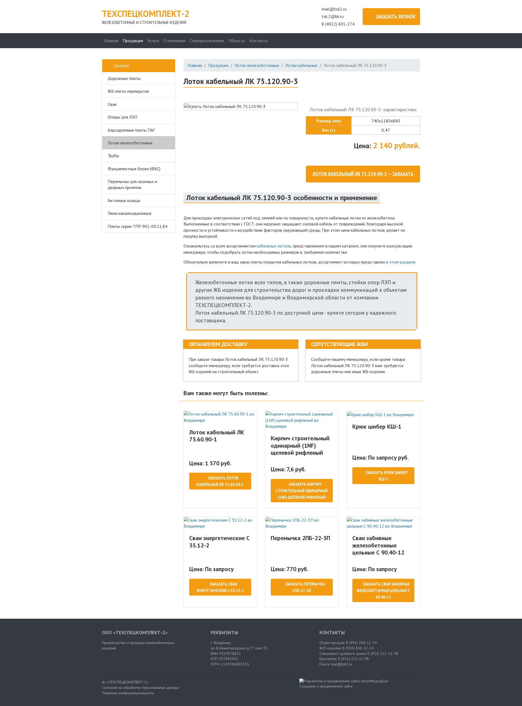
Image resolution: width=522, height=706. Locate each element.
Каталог (121, 65)
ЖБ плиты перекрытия (128, 91)
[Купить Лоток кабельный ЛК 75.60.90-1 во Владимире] (220, 417)
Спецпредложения (207, 40)
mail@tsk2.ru (334, 9)
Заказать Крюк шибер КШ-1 (386, 476)
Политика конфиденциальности (128, 692)
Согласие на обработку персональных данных (140, 687)
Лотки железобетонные (130, 142)
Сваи (112, 104)
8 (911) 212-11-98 (382, 653)
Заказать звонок (395, 16)
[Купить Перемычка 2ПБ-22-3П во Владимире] (301, 523)
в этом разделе (400, 262)
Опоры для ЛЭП (122, 117)
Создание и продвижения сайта (325, 686)
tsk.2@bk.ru (333, 16)
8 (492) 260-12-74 (361, 642)
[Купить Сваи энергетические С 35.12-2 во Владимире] (220, 523)
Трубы (113, 155)
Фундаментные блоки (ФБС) (134, 168)
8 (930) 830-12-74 (358, 648)
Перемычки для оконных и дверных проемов (132, 184)
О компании (174, 40)
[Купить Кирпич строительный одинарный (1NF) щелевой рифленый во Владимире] (301, 420)
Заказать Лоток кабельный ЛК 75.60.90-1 (220, 481)
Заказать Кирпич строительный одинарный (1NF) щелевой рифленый (302, 490)
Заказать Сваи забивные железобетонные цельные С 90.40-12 (383, 590)
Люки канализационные (129, 213)
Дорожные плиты (124, 78)
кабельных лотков (274, 246)
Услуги (153, 40)
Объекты (236, 40)
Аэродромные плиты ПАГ (131, 130)
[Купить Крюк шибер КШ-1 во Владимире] (383, 414)
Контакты (258, 40)
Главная (111, 40)
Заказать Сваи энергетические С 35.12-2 (220, 587)
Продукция (133, 40)
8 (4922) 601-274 (338, 24)
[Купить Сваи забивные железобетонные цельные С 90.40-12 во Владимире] (383, 523)
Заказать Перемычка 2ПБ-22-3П (305, 587)
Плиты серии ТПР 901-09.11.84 (137, 226)
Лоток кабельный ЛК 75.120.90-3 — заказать (363, 174)
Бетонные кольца (124, 200)
